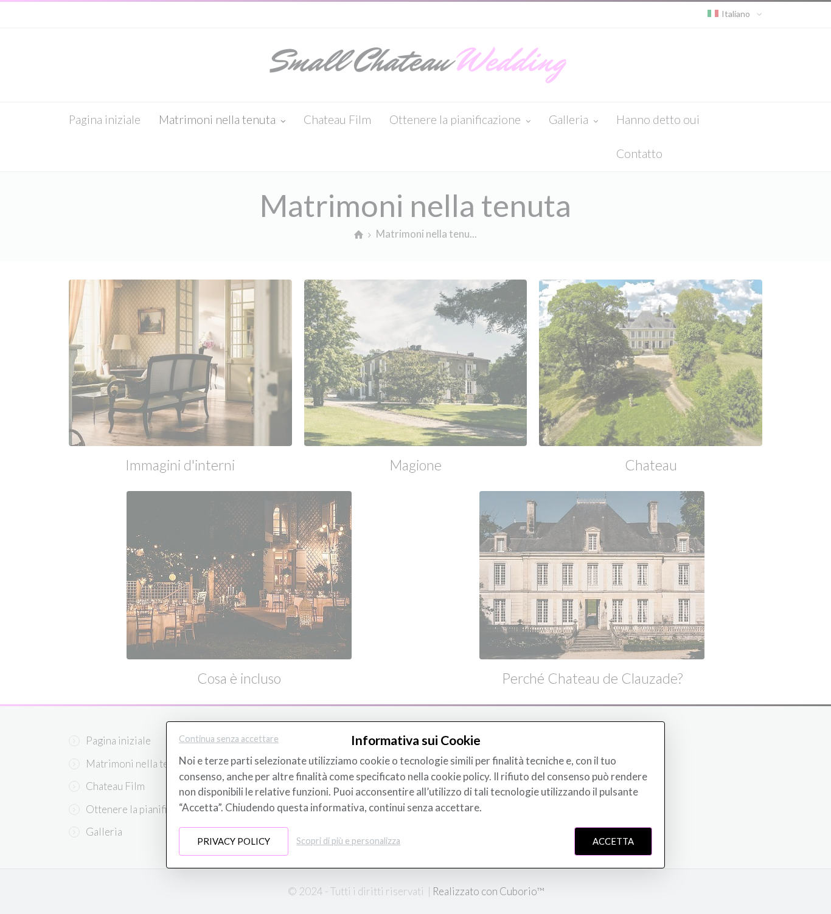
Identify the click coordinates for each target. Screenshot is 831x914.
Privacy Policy (233, 841)
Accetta (613, 841)
